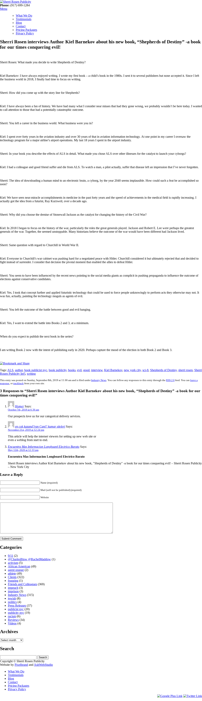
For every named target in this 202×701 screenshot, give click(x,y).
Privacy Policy (25, 33)
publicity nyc (16, 612)
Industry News (98, 380)
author (19, 370)
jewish (12, 598)
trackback (18, 383)
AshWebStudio (43, 664)
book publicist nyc (35, 370)
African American (19, 566)
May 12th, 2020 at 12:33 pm (23, 450)
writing (31, 373)
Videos (12, 623)
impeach (13, 587)
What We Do (24, 15)
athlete (12, 573)
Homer (19, 406)
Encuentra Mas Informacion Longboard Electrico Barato (43, 446)
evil (79, 370)
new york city (132, 370)
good (86, 370)
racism (12, 616)
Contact (20, 26)
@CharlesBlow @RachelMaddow (29, 559)
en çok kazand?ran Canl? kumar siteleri (40, 426)
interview (97, 370)
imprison (13, 591)
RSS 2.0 (170, 380)
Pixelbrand (21, 664)
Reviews (13, 619)
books (72, 370)
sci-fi (145, 370)
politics (12, 602)
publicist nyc (16, 609)
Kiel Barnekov (113, 370)
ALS (10, 370)
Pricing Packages (26, 29)
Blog (19, 22)
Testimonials (23, 19)
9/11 (10, 555)
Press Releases (17, 605)
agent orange (16, 570)
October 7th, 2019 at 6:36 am (23, 409)
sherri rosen (185, 370)
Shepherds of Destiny (163, 370)
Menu (3, 8)
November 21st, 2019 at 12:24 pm (26, 429)
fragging (13, 580)
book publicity (57, 370)
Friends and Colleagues (22, 584)
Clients (12, 577)
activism (13, 562)
